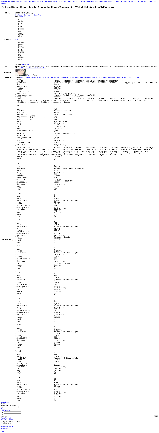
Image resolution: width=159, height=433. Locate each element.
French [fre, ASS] (99, 77)
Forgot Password (6, 418)
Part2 (16, 39)
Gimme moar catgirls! (7, 426)
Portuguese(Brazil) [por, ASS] (51, 77)
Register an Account (7, 419)
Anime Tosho (5, 402)
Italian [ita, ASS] (122, 77)
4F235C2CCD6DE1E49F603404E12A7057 (32, 68)
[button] (33, 75)
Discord (3, 431)
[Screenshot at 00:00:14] (20, 75)
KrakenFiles (37, 15)
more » (36, 75)
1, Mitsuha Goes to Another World (61, 1)
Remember (4, 416)
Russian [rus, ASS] (133, 77)
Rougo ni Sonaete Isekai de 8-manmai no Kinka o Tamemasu (32, 1)
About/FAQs (4, 428)
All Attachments (25, 77)
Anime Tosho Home (7, 1)
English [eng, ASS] (36, 77)
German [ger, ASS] (110, 77)
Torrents (3, 409)
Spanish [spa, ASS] (88, 77)
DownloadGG (28, 15)
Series (2, 410)
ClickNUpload (19, 15)
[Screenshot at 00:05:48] (29, 75)
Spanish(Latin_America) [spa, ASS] (71, 77)
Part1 (21, 16)
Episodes (7, 410)
